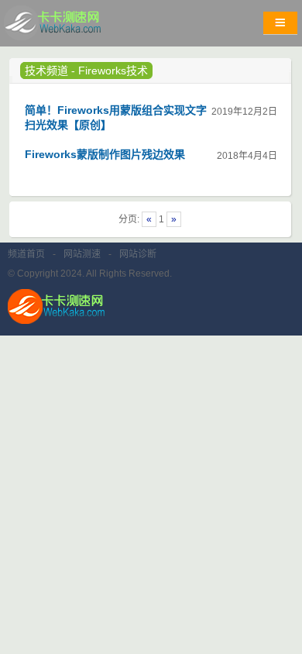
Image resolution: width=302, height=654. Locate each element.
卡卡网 (70, 27)
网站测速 (82, 254)
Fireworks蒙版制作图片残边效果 (105, 154)
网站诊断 (137, 254)
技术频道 (46, 70)
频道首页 (26, 254)
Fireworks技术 (113, 70)
